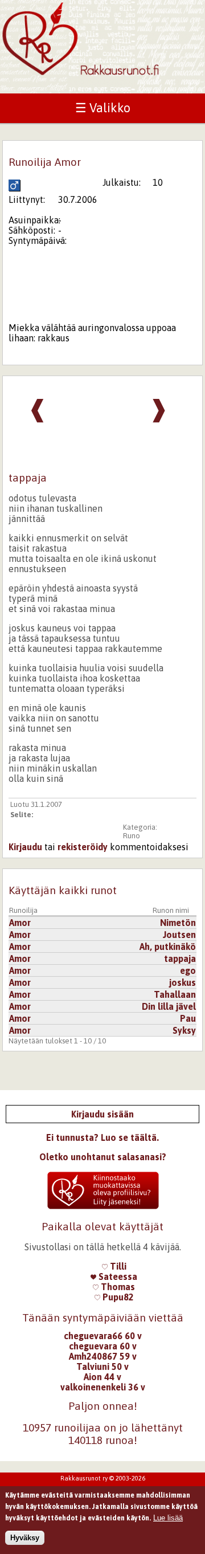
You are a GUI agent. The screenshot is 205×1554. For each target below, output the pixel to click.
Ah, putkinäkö (168, 946)
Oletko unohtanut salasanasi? (102, 1157)
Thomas (117, 1287)
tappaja (180, 958)
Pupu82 (117, 1297)
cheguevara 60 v (103, 1346)
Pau (188, 1018)
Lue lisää (168, 1518)
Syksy (184, 1030)
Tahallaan (175, 994)
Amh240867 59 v (103, 1356)
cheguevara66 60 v (103, 1336)
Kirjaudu (25, 847)
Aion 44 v (102, 1377)
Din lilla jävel (169, 1006)
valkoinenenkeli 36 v (102, 1387)
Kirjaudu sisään (102, 1114)
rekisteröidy (83, 847)
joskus (182, 982)
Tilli (117, 1266)
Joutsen (179, 934)
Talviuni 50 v (102, 1366)
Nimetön (178, 922)
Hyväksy (24, 1537)
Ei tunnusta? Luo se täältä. (102, 1137)
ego (188, 970)
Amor (20, 922)
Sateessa (116, 1276)
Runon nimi (171, 910)
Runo (131, 835)
